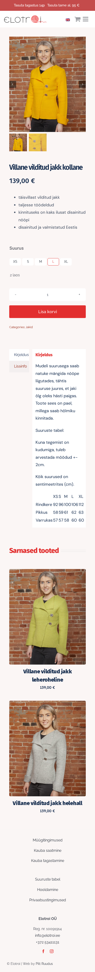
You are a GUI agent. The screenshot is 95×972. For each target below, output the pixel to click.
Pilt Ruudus (44, 964)
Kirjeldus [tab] (21, 355)
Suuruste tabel (47, 879)
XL (66, 261)
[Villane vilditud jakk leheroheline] (47, 572)
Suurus (16, 248)
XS (15, 261)
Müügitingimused (47, 840)
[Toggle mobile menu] (86, 19)
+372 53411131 (47, 942)
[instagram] (51, 951)
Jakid (29, 327)
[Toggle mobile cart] (77, 19)
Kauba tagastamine (47, 860)
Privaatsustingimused (47, 900)
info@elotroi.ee (47, 935)
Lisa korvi (47, 311)
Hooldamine (47, 889)
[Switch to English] (69, 19)
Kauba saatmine (47, 850)
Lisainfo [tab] (20, 366)
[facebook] (43, 951)
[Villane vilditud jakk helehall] (47, 704)
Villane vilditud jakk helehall (47, 803)
